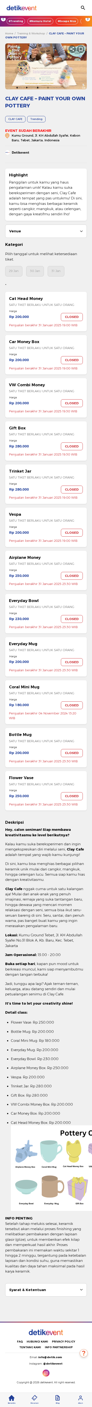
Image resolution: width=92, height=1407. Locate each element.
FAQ (20, 1341)
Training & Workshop (31, 33)
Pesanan (34, 1403)
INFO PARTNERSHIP (59, 1347)
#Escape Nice (67, 21)
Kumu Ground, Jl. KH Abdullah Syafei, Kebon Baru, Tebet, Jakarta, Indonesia (46, 137)
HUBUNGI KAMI (37, 1341)
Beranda (11, 1403)
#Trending (16, 21)
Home (9, 33)
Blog (57, 1403)
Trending (36, 119)
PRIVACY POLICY (63, 1341)
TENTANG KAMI (30, 1347)
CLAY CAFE (15, 119)
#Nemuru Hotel (40, 21)
